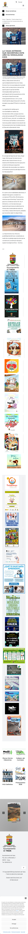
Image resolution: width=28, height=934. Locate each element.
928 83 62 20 (8, 849)
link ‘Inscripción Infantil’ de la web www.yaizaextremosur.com (13, 96)
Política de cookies (7, 931)
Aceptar (14, 919)
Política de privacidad (15, 931)
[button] (25, 898)
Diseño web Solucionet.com (14, 864)
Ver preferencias (14, 928)
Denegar (14, 923)
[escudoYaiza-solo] (5, 2)
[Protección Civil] (14, 717)
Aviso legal (23, 931)
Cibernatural (14, 866)
